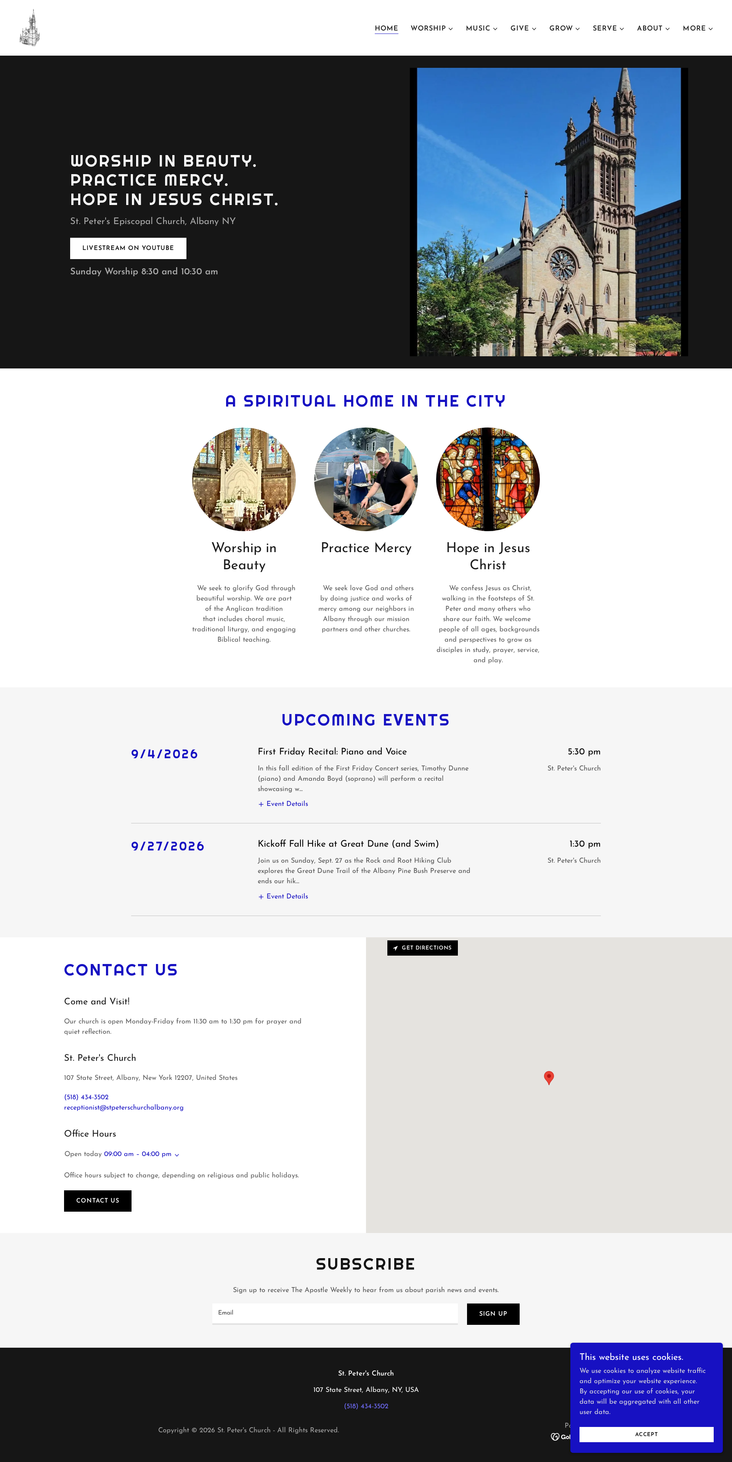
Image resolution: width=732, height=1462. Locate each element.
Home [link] (387, 29)
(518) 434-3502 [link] (86, 1097)
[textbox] (335, 1314)
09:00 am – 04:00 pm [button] (138, 1154)
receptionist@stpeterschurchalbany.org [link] (124, 1108)
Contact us (97, 1201)
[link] (29, 27)
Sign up (493, 1314)
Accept (646, 1435)
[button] (432, 29)
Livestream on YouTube (128, 248)
